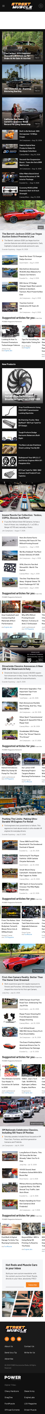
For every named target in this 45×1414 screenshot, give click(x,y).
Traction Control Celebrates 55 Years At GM (29, 306)
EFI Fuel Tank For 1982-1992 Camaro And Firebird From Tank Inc (30, 473)
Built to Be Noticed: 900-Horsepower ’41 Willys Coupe (30, 134)
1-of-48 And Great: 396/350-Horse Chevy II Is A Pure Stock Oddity (31, 1031)
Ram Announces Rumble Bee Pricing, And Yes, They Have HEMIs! (30, 706)
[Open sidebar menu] (3, 5)
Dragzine (27, 348)
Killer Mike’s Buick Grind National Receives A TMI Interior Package (29, 176)
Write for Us (29, 1352)
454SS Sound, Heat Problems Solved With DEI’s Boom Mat (31, 1172)
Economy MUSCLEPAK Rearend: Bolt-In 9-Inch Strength (29, 191)
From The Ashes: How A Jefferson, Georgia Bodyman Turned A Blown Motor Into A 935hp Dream (11, 926)
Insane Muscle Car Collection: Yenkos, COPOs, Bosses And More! (22, 516)
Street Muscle (30, 1409)
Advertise (9, 1358)
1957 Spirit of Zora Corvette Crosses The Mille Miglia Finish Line (31, 887)
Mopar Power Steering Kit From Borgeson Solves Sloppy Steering (30, 1017)
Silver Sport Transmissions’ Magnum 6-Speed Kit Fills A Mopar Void (31, 720)
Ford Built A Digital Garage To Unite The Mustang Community (10, 1240)
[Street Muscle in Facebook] (13, 1339)
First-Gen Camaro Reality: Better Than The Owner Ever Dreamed (22, 978)
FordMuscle (28, 782)
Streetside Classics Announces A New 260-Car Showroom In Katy (22, 667)
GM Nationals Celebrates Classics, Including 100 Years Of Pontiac (20, 1131)
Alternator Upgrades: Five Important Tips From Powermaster (30, 691)
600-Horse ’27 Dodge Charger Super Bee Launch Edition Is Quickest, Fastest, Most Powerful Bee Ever (31, 289)
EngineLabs (8, 350)
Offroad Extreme (12, 1409)
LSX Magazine (29, 629)
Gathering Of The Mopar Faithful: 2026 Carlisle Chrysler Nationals (29, 858)
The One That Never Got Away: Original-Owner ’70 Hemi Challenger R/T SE (30, 581)
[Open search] (41, 6)
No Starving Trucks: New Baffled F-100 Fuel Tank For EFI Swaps (30, 423)
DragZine (9, 1397)
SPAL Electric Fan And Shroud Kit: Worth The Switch (29, 567)
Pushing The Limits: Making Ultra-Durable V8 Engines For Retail (20, 820)
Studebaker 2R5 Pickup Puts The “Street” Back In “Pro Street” (30, 734)
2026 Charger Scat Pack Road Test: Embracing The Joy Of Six (31, 1003)
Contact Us (29, 1346)
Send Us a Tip (11, 1352)
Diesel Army (29, 1391)
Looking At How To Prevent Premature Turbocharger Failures (11, 342)
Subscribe (32, 1285)
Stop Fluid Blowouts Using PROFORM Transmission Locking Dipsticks (29, 410)
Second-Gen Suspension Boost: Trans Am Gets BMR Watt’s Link (31, 162)
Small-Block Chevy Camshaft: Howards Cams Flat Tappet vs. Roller (31, 873)
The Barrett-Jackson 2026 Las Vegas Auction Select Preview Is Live (22, 235)
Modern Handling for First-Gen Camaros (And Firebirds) (30, 1203)
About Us (9, 1346)
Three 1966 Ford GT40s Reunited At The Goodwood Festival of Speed (31, 844)
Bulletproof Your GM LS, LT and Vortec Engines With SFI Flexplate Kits (30, 460)
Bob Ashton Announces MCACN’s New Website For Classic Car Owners (30, 272)
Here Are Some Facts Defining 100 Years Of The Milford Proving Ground (30, 540)
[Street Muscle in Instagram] (7, 1339)
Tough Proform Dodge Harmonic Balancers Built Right (29, 435)
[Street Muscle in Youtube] (19, 1339)
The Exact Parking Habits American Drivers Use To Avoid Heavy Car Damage (30, 1045)
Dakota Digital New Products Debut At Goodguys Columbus (28, 148)
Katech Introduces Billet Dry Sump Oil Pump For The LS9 (9, 770)
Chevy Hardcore (12, 1391)
